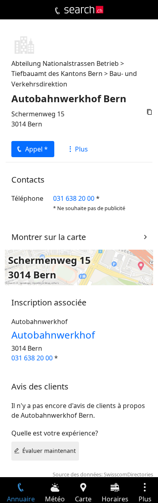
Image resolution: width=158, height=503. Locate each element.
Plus (81, 149)
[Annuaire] (57, 11)
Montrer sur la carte (48, 237)
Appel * (36, 149)
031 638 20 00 (73, 198)
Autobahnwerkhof (53, 334)
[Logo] (83, 10)
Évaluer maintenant (49, 451)
